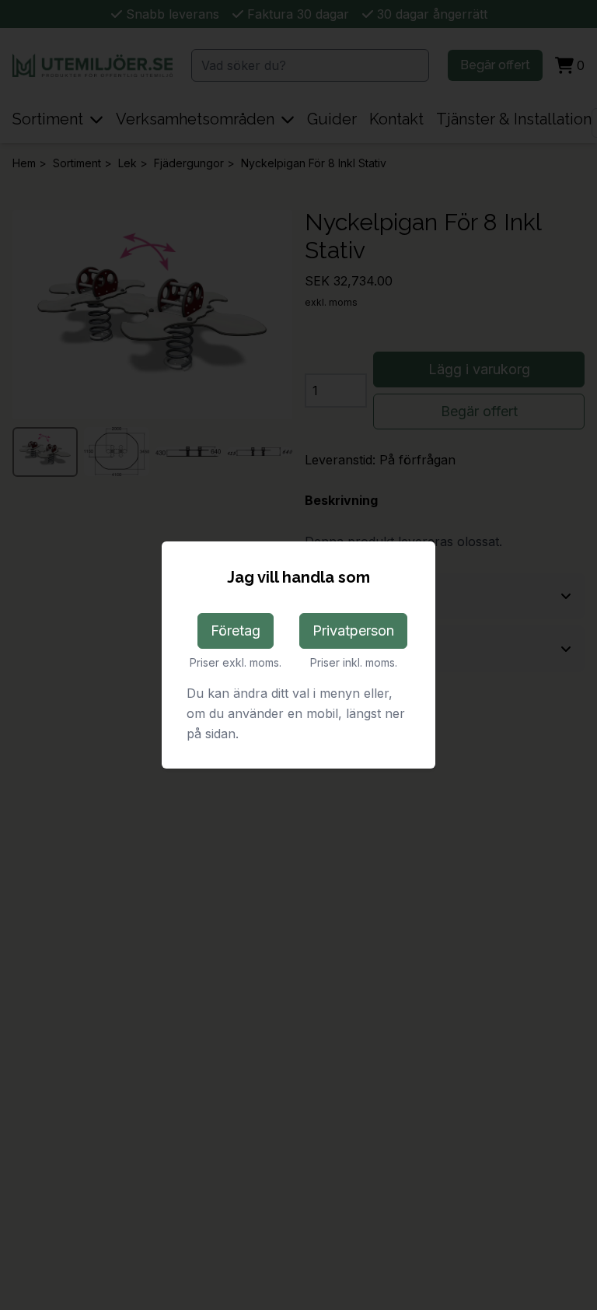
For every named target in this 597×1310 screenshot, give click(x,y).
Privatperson (353, 630)
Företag (235, 630)
